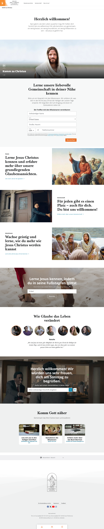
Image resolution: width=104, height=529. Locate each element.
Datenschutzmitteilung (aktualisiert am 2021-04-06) (60, 134)
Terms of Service (60, 135)
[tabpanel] (52, 343)
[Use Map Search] (70, 390)
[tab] (16, 331)
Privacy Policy (50, 135)
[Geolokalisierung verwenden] (75, 390)
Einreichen (71, 140)
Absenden (52, 296)
